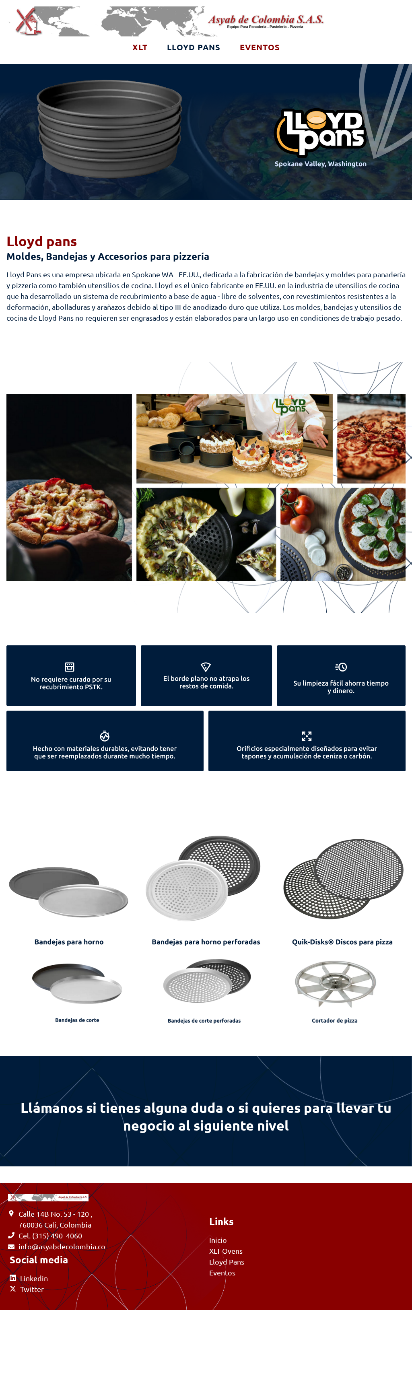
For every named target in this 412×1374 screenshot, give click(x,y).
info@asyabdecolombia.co (62, 1246)
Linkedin (34, 1278)
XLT (140, 47)
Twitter (32, 1289)
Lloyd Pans (193, 47)
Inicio (218, 1240)
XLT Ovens (226, 1250)
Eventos (260, 47)
